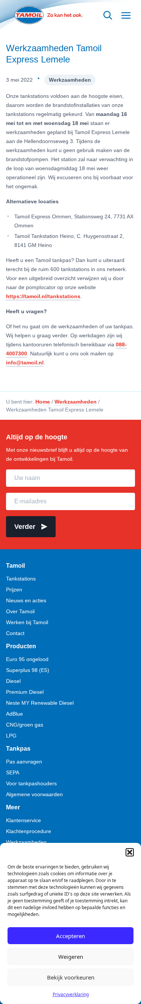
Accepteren (70, 936)
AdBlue (14, 714)
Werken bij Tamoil (27, 622)
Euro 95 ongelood (27, 659)
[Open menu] (126, 15)
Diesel (13, 681)
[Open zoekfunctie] (108, 15)
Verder (24, 526)
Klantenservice (23, 820)
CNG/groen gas (24, 725)
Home (42, 402)
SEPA (12, 772)
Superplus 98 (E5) (27, 670)
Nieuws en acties (26, 600)
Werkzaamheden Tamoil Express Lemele (54, 53)
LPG (11, 736)
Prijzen (14, 590)
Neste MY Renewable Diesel (40, 703)
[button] (129, 852)
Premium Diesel (25, 692)
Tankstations (21, 579)
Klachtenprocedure (28, 831)
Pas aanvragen (24, 762)
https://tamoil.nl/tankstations (43, 296)
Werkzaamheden (70, 80)
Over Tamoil (20, 611)
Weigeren (70, 956)
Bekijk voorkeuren (70, 977)
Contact (15, 633)
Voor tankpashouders (31, 783)
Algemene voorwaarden (34, 794)
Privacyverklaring (71, 994)
